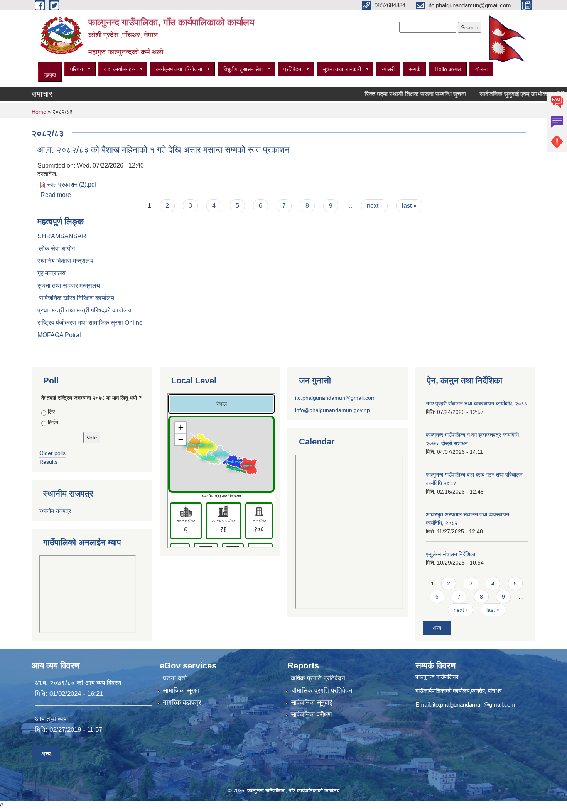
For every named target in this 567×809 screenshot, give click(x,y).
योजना (481, 69)
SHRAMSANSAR (61, 236)
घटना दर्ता (175, 678)
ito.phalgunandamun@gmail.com (335, 398)
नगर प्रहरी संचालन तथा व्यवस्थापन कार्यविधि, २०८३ (476, 403)
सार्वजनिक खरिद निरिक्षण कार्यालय (75, 298)
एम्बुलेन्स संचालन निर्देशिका (450, 554)
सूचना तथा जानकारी (339, 69)
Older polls (52, 453)
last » (409, 205)
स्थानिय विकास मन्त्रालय (65, 261)
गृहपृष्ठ (50, 75)
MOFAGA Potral (59, 335)
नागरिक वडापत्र (182, 702)
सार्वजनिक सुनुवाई (311, 702)
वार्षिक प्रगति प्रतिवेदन (318, 678)
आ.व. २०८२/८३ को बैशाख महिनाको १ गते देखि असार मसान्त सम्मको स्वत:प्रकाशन (163, 149)
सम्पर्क (414, 69)
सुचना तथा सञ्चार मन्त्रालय (68, 285)
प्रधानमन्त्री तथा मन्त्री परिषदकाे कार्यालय (84, 310)
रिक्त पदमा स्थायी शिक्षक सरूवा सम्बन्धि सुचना (400, 94)
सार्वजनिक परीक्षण (311, 714)
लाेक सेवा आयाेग (56, 248)
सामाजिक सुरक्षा (181, 690)
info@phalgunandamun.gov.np (332, 410)
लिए (51, 412)
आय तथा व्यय (50, 719)
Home (39, 112)
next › (374, 205)
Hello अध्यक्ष (448, 69)
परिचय (73, 69)
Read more (55, 195)
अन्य (437, 628)
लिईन (53, 422)
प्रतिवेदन (289, 69)
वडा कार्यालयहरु (116, 69)
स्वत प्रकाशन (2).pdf (71, 184)
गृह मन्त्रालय (51, 273)
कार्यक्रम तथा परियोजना (176, 69)
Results (48, 462)
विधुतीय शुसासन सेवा (240, 69)
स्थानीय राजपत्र (55, 511)
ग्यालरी (388, 69)
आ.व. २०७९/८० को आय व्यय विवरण (78, 683)
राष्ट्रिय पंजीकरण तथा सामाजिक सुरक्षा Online (90, 322)
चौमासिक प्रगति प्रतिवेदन (322, 690)
